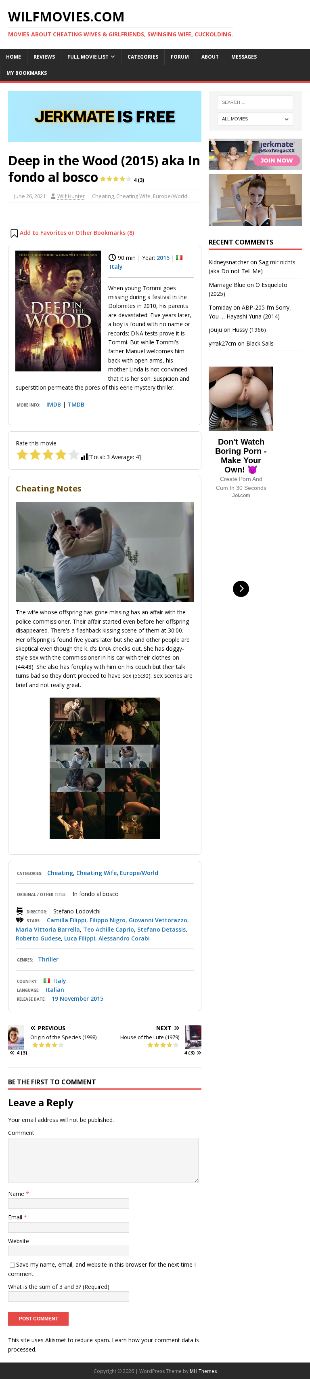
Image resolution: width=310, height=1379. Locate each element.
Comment (21, 1133)
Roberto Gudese (38, 938)
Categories (143, 56)
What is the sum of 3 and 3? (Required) (58, 1286)
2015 (163, 257)
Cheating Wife (133, 196)
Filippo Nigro (108, 920)
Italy (116, 266)
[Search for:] (255, 102)
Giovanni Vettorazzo (158, 920)
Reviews (44, 56)
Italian (55, 989)
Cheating (103, 196)
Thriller (48, 959)
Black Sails (260, 343)
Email (16, 1217)
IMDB (53, 404)
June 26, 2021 (30, 196)
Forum (180, 56)
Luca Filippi (79, 938)
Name (17, 1194)
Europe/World (170, 196)
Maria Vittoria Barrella (48, 929)
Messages (244, 56)
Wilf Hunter (71, 196)
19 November (70, 998)
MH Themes (203, 1371)
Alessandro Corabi (124, 938)
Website (18, 1241)
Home (13, 56)
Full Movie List (88, 56)
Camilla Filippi (66, 920)
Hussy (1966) (249, 329)
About (210, 56)
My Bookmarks (26, 73)
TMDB (75, 404)
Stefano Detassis (161, 929)
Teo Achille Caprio (108, 929)
